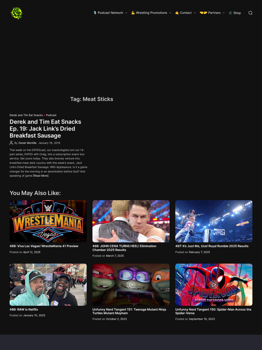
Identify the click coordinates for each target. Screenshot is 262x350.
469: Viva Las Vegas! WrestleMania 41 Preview (44, 246)
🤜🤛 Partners (210, 13)
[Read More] (41, 175)
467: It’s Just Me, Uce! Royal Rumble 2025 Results (212, 246)
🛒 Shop (235, 13)
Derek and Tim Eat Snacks (26, 115)
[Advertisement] (131, 54)
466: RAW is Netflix (24, 309)
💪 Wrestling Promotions (149, 13)
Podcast (51, 115)
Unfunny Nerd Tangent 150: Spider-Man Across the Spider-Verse (213, 311)
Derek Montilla (27, 142)
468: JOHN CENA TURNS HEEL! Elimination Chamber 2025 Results (124, 248)
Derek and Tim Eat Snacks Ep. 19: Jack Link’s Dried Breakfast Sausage (45, 128)
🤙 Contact (183, 13)
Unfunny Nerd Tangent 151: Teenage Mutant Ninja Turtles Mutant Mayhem (129, 311)
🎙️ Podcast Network (108, 13)
